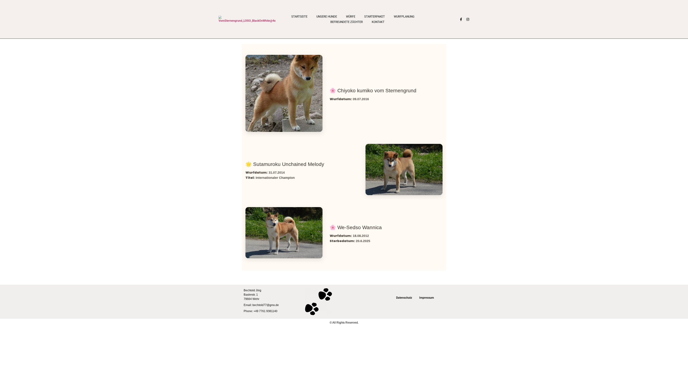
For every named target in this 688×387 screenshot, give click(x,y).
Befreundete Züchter (346, 22)
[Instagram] (467, 19)
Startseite (299, 16)
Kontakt (378, 22)
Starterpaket (374, 16)
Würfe (350, 16)
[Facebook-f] (461, 19)
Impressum (426, 297)
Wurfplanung (404, 16)
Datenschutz (404, 297)
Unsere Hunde (326, 16)
